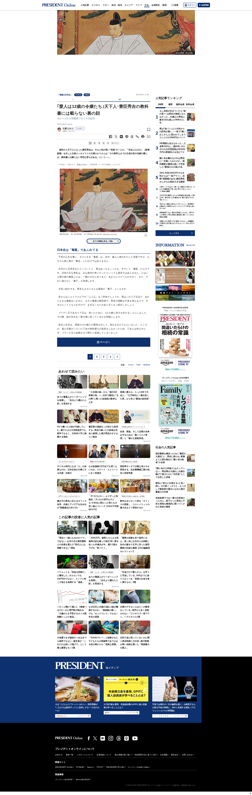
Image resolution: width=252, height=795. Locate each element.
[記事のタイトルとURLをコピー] (137, 136)
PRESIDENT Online (64, 124)
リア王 (92, 297)
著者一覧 (69, 755)
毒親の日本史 (134, 150)
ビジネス (96, 5)
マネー (106, 5)
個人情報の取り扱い (123, 755)
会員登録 (205, 5)
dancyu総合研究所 (83, 779)
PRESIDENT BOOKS (115, 767)
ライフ (139, 5)
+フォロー (79, 128)
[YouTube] (135, 738)
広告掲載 (163, 755)
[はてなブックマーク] (102, 738)
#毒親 (87, 95)
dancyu (90, 767)
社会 (147, 5)
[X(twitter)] (95, 738)
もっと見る (174, 233)
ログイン (191, 5)
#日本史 (78, 95)
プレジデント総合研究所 (63, 779)
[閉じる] (250, 793)
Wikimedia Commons (109, 234)
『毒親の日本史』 (65, 95)
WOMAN (80, 767)
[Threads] (119, 738)
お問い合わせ (187, 755)
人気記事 (85, 5)
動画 (164, 5)
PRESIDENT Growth (64, 767)
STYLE (100, 767)
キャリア (129, 5)
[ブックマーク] (148, 129)
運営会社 (174, 755)
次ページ (115, 143)
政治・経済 (117, 5)
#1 (73, 99)
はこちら (175, 369)
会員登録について (104, 755)
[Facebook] (89, 738)
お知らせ (58, 755)
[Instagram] (110, 738)
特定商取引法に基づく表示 (146, 755)
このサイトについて (85, 755)
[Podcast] (126, 738)
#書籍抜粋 (146, 365)
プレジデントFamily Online (138, 767)
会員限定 (155, 5)
